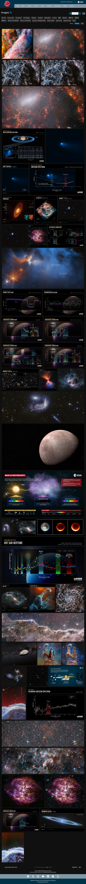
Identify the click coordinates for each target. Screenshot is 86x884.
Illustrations (48, 17)
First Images (27, 17)
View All (4, 17)
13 (49, 867)
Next (80, 867)
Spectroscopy (67, 20)
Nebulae (65, 17)
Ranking (77, 23)
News (23, 6)
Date (82, 23)
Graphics (40, 17)
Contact (71, 6)
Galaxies (34, 17)
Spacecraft (59, 20)
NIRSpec (4, 20)
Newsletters (58, 6)
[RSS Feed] (11, 12)
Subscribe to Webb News (67, 1)
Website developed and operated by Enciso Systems (43, 880)
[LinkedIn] (48, 876)
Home (17, 6)
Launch (54, 17)
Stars (74, 20)
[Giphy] (58, 876)
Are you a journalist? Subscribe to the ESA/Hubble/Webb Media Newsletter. (43, 872)
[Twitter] (33, 876)
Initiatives (49, 6)
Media (65, 6)
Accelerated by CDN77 (43, 882)
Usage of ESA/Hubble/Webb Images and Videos (43, 870)
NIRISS (77, 17)
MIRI (59, 17)
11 (45, 867)
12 (47, 867)
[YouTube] (43, 876)
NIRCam (71, 17)
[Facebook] (28, 876)
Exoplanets (19, 17)
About (42, 6)
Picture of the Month (13, 20)
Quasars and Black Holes (39, 20)
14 (51, 867)
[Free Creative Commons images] (83, 13)
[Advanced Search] (70, 13)
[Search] (75, 2)
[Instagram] (38, 876)
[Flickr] (53, 876)
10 (42, 867)
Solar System (50, 20)
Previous (74, 867)
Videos (36, 6)
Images (29, 6)
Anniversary (11, 17)
